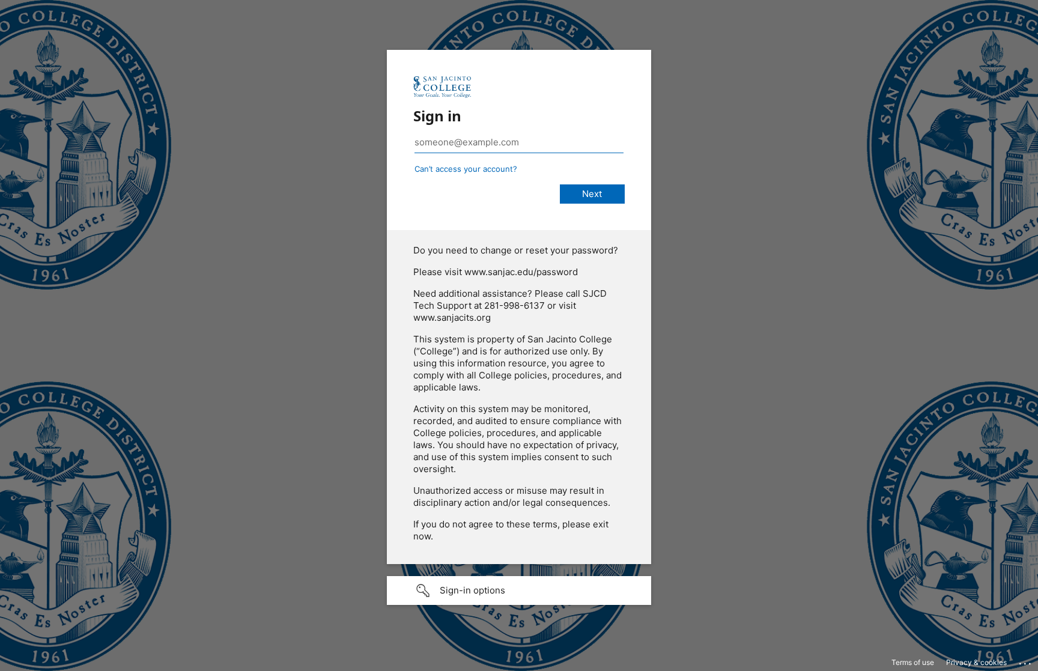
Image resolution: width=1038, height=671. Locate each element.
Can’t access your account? (465, 169)
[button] (519, 590)
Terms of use (912, 662)
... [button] (1026, 661)
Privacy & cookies (976, 662)
